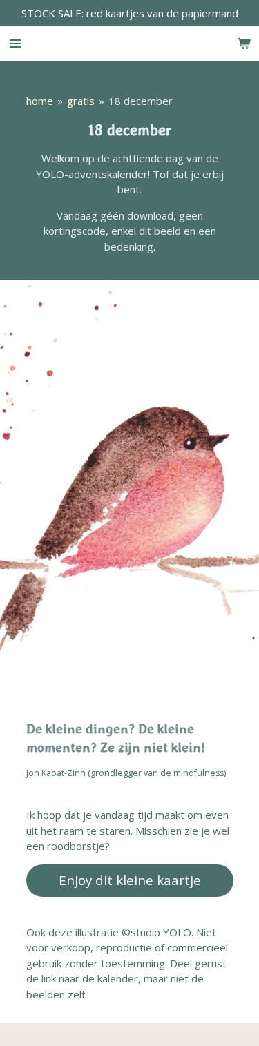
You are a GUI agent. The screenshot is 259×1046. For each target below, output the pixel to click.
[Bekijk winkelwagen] (244, 43)
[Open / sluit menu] (15, 43)
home (39, 101)
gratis (81, 101)
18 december (140, 101)
